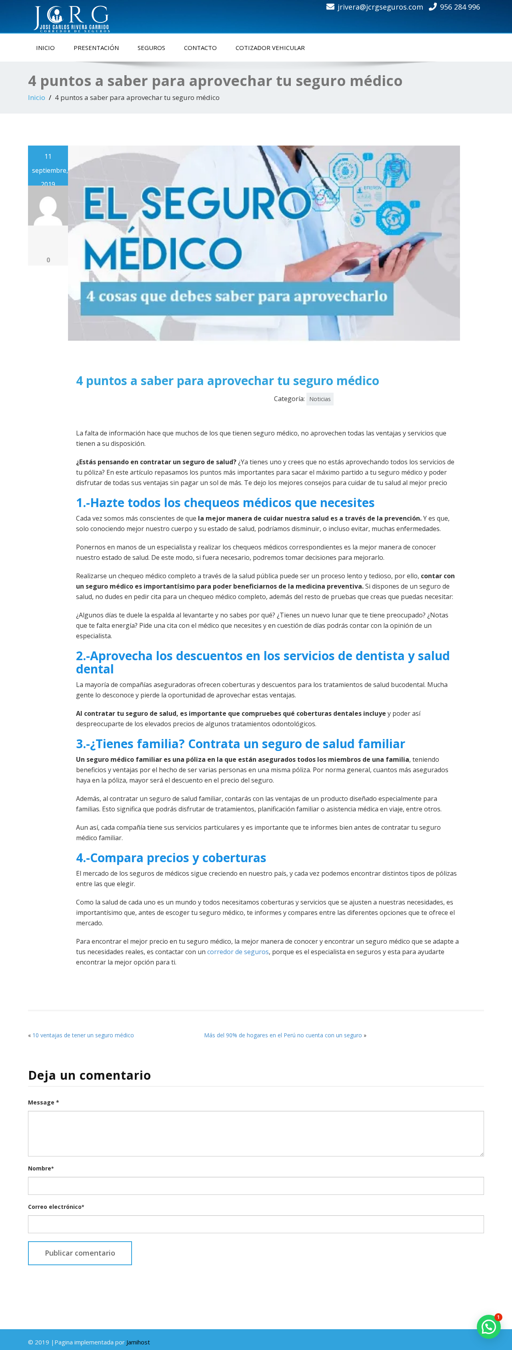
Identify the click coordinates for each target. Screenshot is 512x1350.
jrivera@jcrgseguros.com (380, 7)
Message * (43, 1102)
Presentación (96, 48)
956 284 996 (460, 7)
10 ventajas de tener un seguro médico (83, 1035)
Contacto (200, 48)
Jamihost (138, 1342)
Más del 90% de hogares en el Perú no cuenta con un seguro (283, 1035)
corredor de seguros (238, 951)
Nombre (41, 1168)
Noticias (320, 399)
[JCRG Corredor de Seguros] (74, 15)
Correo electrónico (56, 1206)
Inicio (45, 48)
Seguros (151, 48)
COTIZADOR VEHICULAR (270, 48)
